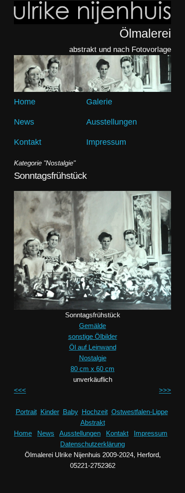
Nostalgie (92, 358)
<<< (20, 390)
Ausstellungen (111, 121)
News (24, 121)
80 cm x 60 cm (92, 368)
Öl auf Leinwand (92, 347)
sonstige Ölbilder (92, 336)
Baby (70, 411)
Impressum (106, 142)
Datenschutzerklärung (92, 444)
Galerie (99, 101)
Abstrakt (92, 422)
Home (24, 101)
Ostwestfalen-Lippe (139, 411)
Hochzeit (95, 411)
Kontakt (27, 142)
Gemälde (92, 325)
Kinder (49, 411)
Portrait (26, 411)
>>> (165, 390)
